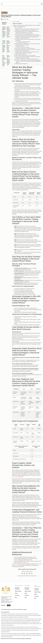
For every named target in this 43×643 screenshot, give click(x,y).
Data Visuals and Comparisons (21, 54)
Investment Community (17, 588)
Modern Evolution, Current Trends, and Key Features (25, 33)
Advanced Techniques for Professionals (23, 47)
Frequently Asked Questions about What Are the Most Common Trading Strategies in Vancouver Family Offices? (27, 50)
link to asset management (17, 476)
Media (16, 593)
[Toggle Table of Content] (39, 24)
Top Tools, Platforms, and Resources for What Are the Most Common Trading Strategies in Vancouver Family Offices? (27, 52)
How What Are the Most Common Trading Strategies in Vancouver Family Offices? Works (27, 40)
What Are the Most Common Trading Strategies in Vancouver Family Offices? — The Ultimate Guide (26, 26)
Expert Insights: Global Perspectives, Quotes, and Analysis (25, 55)
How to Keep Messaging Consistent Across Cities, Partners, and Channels (9, 31)
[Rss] (9, 605)
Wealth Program (18, 591)
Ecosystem (17, 595)
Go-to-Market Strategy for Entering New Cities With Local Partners (8, 46)
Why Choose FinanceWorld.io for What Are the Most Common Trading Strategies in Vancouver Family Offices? (28, 57)
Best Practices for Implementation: (23, 42)
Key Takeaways (19, 27)
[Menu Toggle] (41, 3)
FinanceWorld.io (25, 562)
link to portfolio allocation (34, 475)
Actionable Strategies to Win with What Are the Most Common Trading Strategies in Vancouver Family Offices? (27, 44)
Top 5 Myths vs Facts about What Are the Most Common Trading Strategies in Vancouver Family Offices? (26, 38)
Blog (16, 597)
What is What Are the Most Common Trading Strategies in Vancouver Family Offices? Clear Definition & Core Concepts (27, 32)
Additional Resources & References (22, 63)
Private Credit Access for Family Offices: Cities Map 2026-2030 (4, 46)
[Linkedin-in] (8, 605)
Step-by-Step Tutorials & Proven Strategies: (23, 41)
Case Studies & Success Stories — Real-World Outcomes (25, 48)
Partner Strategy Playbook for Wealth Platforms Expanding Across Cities (4, 31)
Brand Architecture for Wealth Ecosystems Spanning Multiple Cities (9, 60)
